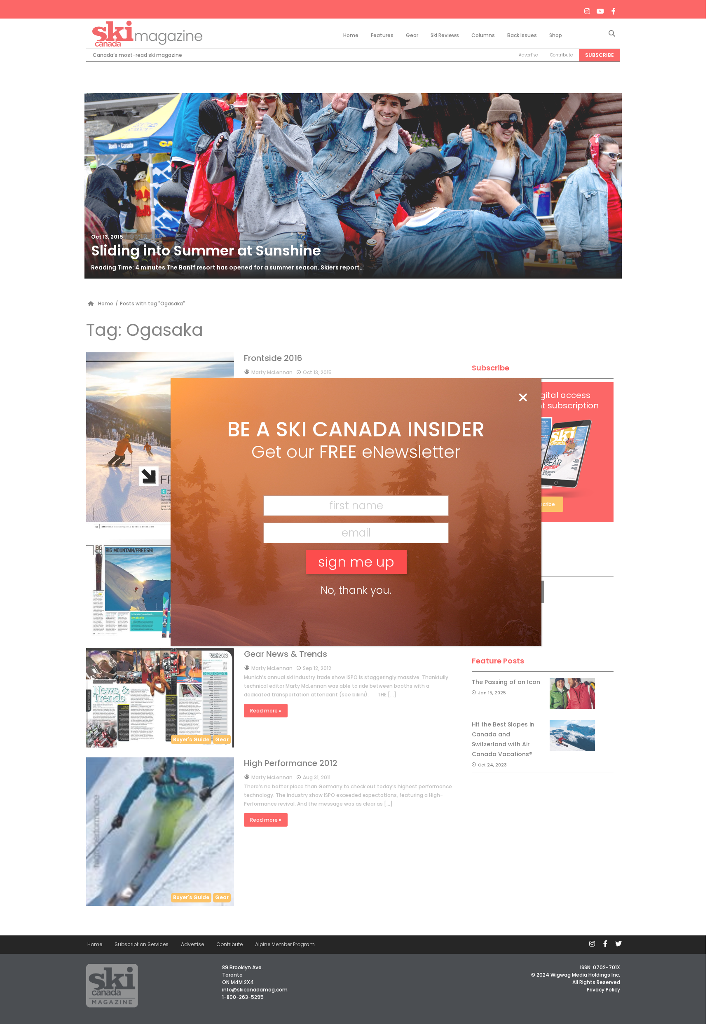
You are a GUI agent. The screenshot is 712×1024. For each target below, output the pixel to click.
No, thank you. (356, 590)
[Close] (523, 398)
